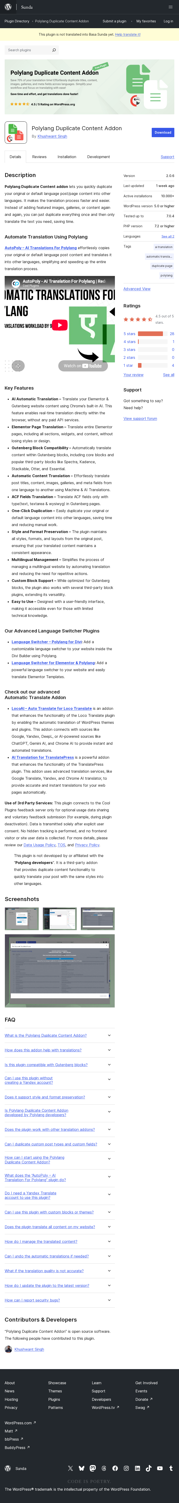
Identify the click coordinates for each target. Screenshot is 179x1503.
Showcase (57, 1383)
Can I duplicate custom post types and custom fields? (51, 1144)
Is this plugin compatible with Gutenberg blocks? (46, 1065)
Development (98, 156)
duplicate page (162, 266)
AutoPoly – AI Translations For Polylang (41, 247)
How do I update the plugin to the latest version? (47, 1285)
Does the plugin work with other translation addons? (50, 1129)
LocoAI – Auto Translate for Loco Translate (52, 708)
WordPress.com (20, 1423)
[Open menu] (171, 7)
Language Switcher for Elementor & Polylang (53, 662)
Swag (142, 1407)
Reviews (39, 156)
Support (167, 156)
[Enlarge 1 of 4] (32, 913)
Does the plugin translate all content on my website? (50, 1227)
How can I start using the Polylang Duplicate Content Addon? (34, 1159)
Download (163, 132)
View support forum (140, 418)
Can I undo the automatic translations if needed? (47, 1256)
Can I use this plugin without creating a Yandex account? (29, 1080)
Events (141, 1391)
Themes (55, 1391)
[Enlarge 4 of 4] (108, 940)
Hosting (11, 1399)
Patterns (55, 1407)
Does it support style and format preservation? (45, 1097)
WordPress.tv (106, 1407)
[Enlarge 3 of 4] (108, 913)
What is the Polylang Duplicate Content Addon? (46, 1035)
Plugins (54, 1399)
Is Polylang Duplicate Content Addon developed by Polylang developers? (36, 1112)
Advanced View (137, 288)
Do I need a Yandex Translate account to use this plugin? (30, 1195)
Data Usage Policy (39, 845)
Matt (11, 1431)
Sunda (21, 1468)
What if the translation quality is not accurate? (44, 1271)
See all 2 (168, 236)
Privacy (11, 1407)
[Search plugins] (54, 50)
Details (15, 156)
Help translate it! (128, 34)
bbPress (14, 1439)
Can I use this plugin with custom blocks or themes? (49, 1212)
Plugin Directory (17, 21)
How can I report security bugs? (32, 1300)
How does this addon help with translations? (43, 1050)
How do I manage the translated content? (41, 1241)
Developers (101, 1399)
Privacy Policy (87, 845)
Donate (144, 1399)
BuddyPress (17, 1447)
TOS (61, 845)
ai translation (163, 247)
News (9, 1391)
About (10, 1383)
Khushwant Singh (52, 136)
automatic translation (160, 256)
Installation (67, 156)
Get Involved (146, 1383)
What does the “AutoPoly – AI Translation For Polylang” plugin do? (35, 1177)
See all (168, 374)
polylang (166, 275)
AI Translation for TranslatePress (43, 757)
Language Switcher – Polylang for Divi (47, 641)
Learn (96, 1383)
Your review (134, 374)
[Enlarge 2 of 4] (70, 913)
